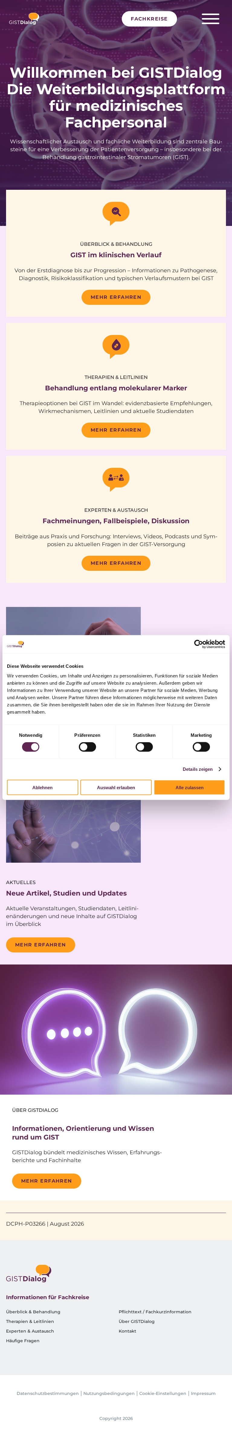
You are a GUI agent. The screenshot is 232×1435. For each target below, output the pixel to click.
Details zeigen (198, 769)
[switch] (87, 747)
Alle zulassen (190, 787)
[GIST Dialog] (24, 19)
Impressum (203, 1393)
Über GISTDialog (137, 1321)
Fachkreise (149, 19)
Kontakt (127, 1331)
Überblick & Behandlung (33, 1312)
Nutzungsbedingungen (109, 1393)
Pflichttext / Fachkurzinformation (155, 1312)
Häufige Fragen (23, 1340)
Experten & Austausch (30, 1331)
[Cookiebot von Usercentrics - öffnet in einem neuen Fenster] (198, 644)
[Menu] (210, 19)
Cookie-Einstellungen (162, 1393)
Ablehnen (42, 787)
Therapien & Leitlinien (30, 1321)
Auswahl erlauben (116, 787)
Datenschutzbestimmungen (48, 1393)
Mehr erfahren (116, 297)
